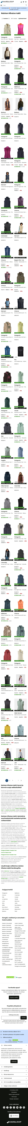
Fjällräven (17, 893)
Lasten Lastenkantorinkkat (6, 964)
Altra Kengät (18, 960)
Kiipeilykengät (5, 957)
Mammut (6, 871)
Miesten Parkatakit (6, 931)
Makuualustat (5, 937)
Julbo (16, 903)
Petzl (16, 911)
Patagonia (4, 893)
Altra (3, 903)
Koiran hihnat (18, 956)
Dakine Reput (18, 946)
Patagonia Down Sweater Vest (8, 854)
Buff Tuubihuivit (18, 962)
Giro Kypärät (18, 950)
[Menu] (1, 5)
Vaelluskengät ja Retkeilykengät (6, 950)
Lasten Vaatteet (19, 923)
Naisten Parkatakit (6, 925)
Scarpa (16, 897)
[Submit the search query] (26, 5)
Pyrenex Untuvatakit (20, 933)
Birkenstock (17, 909)
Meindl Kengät (18, 944)
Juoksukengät (5, 955)
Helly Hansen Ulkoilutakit (18, 936)
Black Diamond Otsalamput (18, 941)
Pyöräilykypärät (6, 961)
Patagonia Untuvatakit (20, 966)
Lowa (3, 901)
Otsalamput (5, 939)
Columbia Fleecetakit (20, 938)
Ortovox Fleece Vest (6, 852)
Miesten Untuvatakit (7, 929)
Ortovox (4, 895)
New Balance (18, 905)
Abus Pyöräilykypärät (20, 964)
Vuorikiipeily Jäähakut (7, 947)
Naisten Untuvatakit (7, 923)
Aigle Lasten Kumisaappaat (18, 928)
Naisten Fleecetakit (7, 927)
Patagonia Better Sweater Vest (9, 850)
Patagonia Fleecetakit (20, 930)
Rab (3, 897)
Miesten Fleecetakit (7, 933)
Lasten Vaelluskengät (7, 959)
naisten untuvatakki (10, 810)
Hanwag (17, 907)
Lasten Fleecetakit (19, 925)
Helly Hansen (5, 909)
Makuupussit (5, 941)
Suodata (6, 18)
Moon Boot (5, 907)
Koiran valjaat (18, 954)
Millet (3, 905)
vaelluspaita (14, 841)
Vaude (16, 899)
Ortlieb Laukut (18, 958)
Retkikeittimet (5, 943)
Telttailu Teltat (5, 935)
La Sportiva (5, 899)
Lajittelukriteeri (22, 18)
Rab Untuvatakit (19, 952)
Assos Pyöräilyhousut (20, 948)
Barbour (4, 911)
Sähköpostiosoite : (14, 1014)
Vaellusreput (5, 945)
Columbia (17, 895)
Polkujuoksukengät (6, 953)
